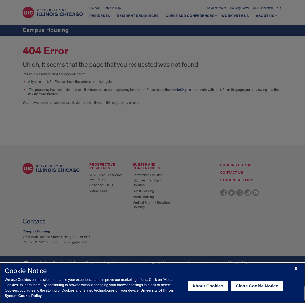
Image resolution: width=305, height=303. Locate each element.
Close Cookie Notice (257, 286)
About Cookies (207, 286)
